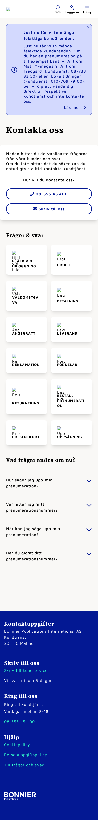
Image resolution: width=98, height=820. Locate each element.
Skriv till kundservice (26, 670)
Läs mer (73, 107)
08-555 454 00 (19, 721)
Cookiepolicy (17, 744)
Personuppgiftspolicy (25, 754)
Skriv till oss (51, 209)
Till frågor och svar (24, 765)
